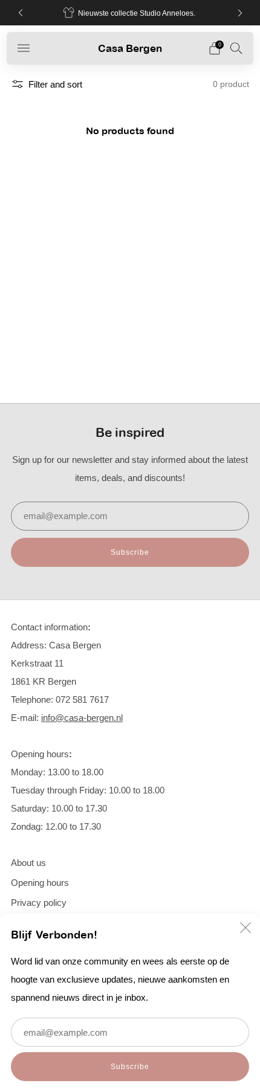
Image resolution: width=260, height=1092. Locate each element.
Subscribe (130, 1066)
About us (28, 863)
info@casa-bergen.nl (82, 717)
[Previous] (20, 13)
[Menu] (24, 48)
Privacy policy (39, 902)
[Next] (240, 13)
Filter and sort (55, 84)
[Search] (236, 48)
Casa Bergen (130, 48)
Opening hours (40, 882)
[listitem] (130, 12)
